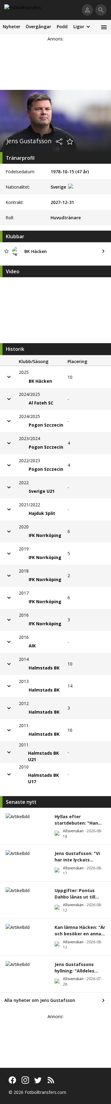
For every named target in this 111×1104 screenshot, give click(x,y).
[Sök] (101, 10)
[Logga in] (87, 10)
